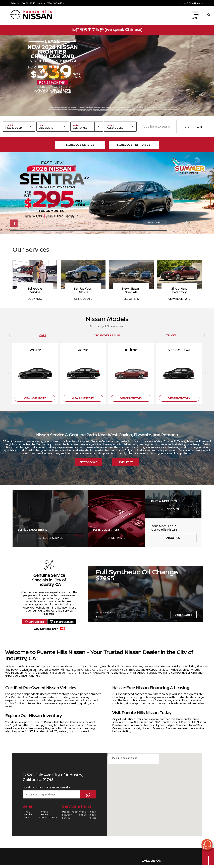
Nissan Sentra (61, 672)
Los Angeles (152, 666)
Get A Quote (131, 298)
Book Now (83, 298)
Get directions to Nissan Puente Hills (47, 787)
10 (203, 192)
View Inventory (35, 298)
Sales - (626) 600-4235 (23, 3)
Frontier (151, 672)
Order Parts (125, 462)
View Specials (36, 621)
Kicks (122, 672)
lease (179, 719)
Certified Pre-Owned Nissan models (115, 669)
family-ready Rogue (87, 672)
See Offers (179, 298)
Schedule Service (50, 538)
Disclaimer (156, 222)
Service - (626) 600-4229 (50, 3)
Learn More (183, 615)
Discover (173, 509)
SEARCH (194, 127)
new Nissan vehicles (78, 669)
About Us (173, 538)
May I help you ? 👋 (195, 836)
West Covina (134, 666)
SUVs (157, 722)
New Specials (88, 462)
